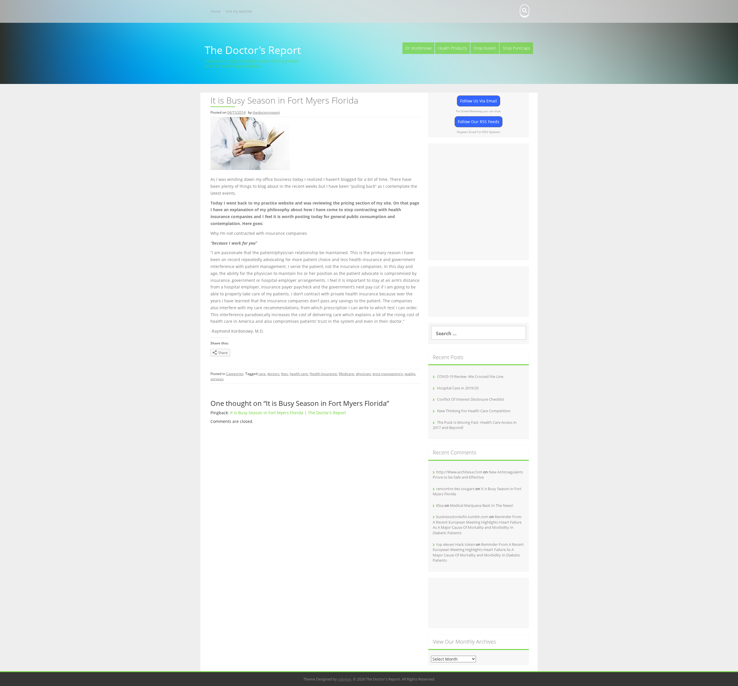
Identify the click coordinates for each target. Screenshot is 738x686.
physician (363, 373)
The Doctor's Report (253, 50)
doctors (273, 373)
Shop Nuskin (484, 48)
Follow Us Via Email (478, 101)
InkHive (344, 679)
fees (284, 373)
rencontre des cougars (455, 488)
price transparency (387, 373)
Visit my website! (238, 11)
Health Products (452, 48)
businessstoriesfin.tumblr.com (462, 516)
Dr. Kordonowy (418, 48)
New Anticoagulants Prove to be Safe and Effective (478, 474)
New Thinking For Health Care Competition (474, 410)
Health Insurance (323, 373)
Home (216, 11)
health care (299, 373)
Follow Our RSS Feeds (478, 121)
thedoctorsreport (266, 112)
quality (409, 373)
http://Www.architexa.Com (459, 472)
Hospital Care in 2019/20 (458, 388)
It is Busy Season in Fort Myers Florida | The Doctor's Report (288, 412)
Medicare (346, 373)
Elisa (440, 505)
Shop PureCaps (516, 48)
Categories (235, 373)
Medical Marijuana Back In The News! (481, 505)
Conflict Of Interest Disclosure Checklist (470, 399)
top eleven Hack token (455, 544)
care (262, 373)
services (217, 378)
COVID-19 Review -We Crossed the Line (470, 376)
